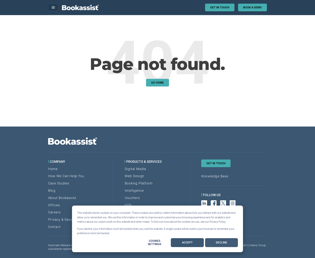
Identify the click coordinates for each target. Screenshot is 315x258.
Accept (187, 242)
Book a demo (252, 7)
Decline (221, 242)
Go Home (157, 82)
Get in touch (219, 7)
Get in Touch (215, 163)
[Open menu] (53, 7)
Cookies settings (154, 242)
